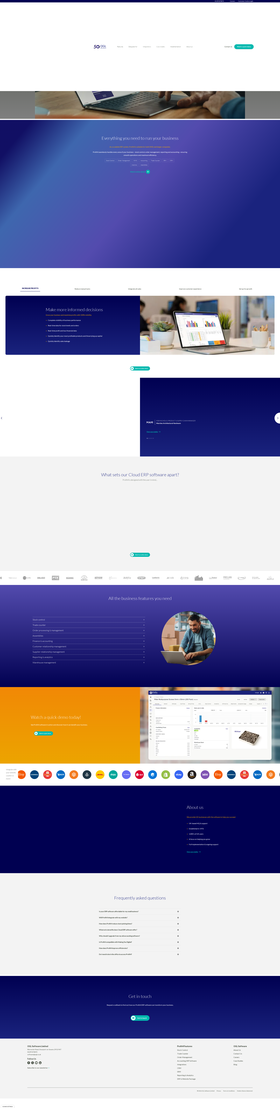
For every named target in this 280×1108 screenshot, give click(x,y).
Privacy (219, 1091)
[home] (103, 46)
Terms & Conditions (229, 1091)
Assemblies (144, 165)
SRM (164, 160)
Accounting (144, 160)
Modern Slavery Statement (245, 1091)
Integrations (147, 47)
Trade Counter (155, 160)
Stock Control (110, 160)
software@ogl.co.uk (34, 1054)
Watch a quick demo (244, 47)
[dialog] (7, 1106)
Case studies (160, 47)
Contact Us (228, 47)
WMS (135, 160)
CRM (171, 160)
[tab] (30, 288)
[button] (120, 46)
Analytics (134, 165)
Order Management (124, 160)
